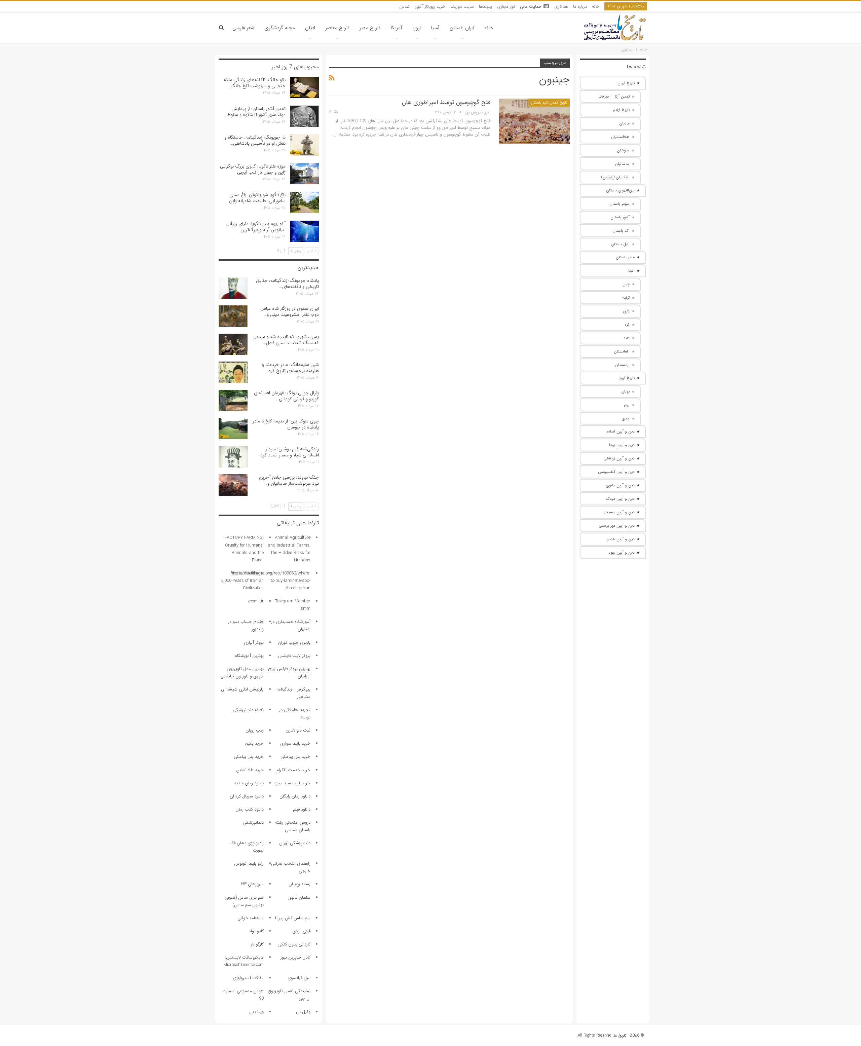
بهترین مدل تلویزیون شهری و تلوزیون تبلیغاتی (242, 672)
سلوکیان (623, 150)
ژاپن (626, 311)
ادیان (310, 28)
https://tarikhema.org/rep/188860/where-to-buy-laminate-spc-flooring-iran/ (270, 581)
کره (627, 324)
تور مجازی (506, 6)
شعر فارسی (243, 28)
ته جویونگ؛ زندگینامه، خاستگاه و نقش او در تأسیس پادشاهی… (255, 140)
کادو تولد (256, 931)
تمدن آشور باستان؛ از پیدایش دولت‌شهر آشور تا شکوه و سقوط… (255, 111)
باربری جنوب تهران (294, 642)
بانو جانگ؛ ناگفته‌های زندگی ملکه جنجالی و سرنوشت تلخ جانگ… (255, 82)
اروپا (416, 28)
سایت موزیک (462, 6)
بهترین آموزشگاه (249, 655)
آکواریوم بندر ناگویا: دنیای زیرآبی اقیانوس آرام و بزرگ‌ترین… (256, 226)
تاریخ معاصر (337, 28)
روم (627, 405)
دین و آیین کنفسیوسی (616, 472)
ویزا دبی (256, 1011)
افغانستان (622, 351)
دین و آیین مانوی (620, 485)
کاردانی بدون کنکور (294, 944)
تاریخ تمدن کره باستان (549, 102)
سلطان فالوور (299, 897)
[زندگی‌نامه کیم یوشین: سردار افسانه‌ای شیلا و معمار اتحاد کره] (233, 457)
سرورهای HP (252, 884)
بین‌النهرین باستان (620, 190)
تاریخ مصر (370, 28)
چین (626, 284)
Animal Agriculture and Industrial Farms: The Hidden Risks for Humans (289, 548)
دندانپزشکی (253, 822)
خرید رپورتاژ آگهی (430, 6)
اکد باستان (621, 230)
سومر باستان (619, 203)
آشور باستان (620, 217)
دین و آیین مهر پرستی (617, 525)
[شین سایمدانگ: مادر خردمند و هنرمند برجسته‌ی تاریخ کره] (233, 372)
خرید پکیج (254, 743)
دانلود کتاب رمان (249, 809)
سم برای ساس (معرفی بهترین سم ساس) (244, 901)
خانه (595, 6)
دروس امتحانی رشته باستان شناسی (292, 826)
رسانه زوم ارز (299, 884)
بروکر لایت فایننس (294, 655)
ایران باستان (462, 28)
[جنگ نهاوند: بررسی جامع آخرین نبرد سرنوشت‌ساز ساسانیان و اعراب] (233, 485)
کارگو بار (257, 944)
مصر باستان (625, 257)
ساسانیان (622, 163)
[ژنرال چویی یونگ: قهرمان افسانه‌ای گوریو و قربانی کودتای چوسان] (233, 400)
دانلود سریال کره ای (247, 796)
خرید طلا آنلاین (250, 770)
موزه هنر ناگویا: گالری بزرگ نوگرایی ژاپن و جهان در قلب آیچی (253, 169)
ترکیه (626, 297)
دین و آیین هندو (621, 539)
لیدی (626, 418)
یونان (625, 391)
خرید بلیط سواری (295, 743)
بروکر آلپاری (254, 642)
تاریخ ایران (626, 83)
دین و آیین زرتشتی (619, 458)
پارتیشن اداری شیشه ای (242, 689)
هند (626, 338)
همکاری (561, 6)
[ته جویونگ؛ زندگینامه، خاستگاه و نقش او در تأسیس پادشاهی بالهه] (304, 145)
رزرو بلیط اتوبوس (249, 863)
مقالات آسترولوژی (248, 977)
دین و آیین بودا (622, 445)
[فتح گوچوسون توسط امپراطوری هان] (534, 121)
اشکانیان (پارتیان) (615, 177)
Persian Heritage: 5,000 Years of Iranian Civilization (242, 581)
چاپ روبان (255, 730)
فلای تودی (301, 931)
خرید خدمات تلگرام (293, 770)
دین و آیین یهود (621, 552)
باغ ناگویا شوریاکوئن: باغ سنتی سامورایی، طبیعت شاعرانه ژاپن (257, 197)
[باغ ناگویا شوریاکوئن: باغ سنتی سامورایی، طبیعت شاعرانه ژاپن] (304, 202)
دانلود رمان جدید (249, 783)
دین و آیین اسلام (620, 431)
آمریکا (396, 28)
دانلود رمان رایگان (294, 796)
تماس (404, 6)
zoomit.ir (256, 601)
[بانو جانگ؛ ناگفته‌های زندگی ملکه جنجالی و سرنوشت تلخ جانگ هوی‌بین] (304, 87)
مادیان (624, 123)
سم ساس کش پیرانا (292, 918)
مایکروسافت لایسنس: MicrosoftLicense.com (243, 961)
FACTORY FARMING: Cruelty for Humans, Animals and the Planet (244, 548)
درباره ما (580, 6)
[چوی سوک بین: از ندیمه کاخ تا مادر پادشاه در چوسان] (233, 429)
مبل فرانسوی (299, 977)
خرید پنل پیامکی (295, 756)
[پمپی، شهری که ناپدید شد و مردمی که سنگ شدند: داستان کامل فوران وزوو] (233, 344)
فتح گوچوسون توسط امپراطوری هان (446, 102)
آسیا (435, 28)
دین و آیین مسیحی (618, 512)
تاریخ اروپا (627, 378)
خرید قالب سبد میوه (292, 783)
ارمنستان (622, 365)
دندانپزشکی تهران (294, 843)
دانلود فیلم (301, 809)
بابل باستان (620, 244)
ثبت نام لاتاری (298, 730)
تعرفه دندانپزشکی (248, 709)
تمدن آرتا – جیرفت (614, 96)
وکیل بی (303, 1011)
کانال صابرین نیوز (295, 957)
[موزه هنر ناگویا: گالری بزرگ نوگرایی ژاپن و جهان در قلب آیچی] (304, 174)
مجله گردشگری (279, 28)
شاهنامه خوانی (250, 918)
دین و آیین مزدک (620, 498)
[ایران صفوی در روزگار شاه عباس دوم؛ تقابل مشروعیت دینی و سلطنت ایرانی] (233, 316)
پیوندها (485, 6)
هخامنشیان (620, 137)
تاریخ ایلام (621, 110)
